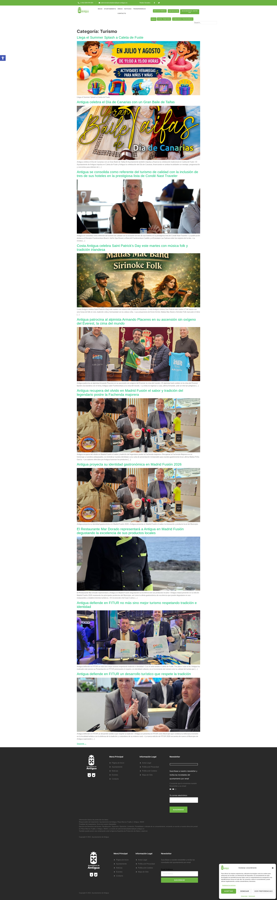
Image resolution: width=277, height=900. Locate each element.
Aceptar (228, 891)
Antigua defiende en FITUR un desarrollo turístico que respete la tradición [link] (134, 674)
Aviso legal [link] (244, 896)
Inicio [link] (100, 9)
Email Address (167, 869)
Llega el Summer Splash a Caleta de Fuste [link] (110, 37)
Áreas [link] (120, 9)
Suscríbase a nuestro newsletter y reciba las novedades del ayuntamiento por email (183, 775)
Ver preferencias (263, 891)
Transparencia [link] (139, 9)
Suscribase (179, 880)
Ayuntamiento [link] (110, 9)
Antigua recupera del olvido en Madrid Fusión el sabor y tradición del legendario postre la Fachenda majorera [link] (130, 392)
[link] (3, 58)
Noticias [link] (127, 9)
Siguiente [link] (81, 744)
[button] (273, 868)
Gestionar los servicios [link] (229, 885)
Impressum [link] (252, 896)
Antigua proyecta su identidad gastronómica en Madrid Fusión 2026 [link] (129, 464)
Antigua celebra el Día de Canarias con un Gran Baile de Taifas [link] (126, 102)
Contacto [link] (122, 13)
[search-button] (197, 26)
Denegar (244, 891)
